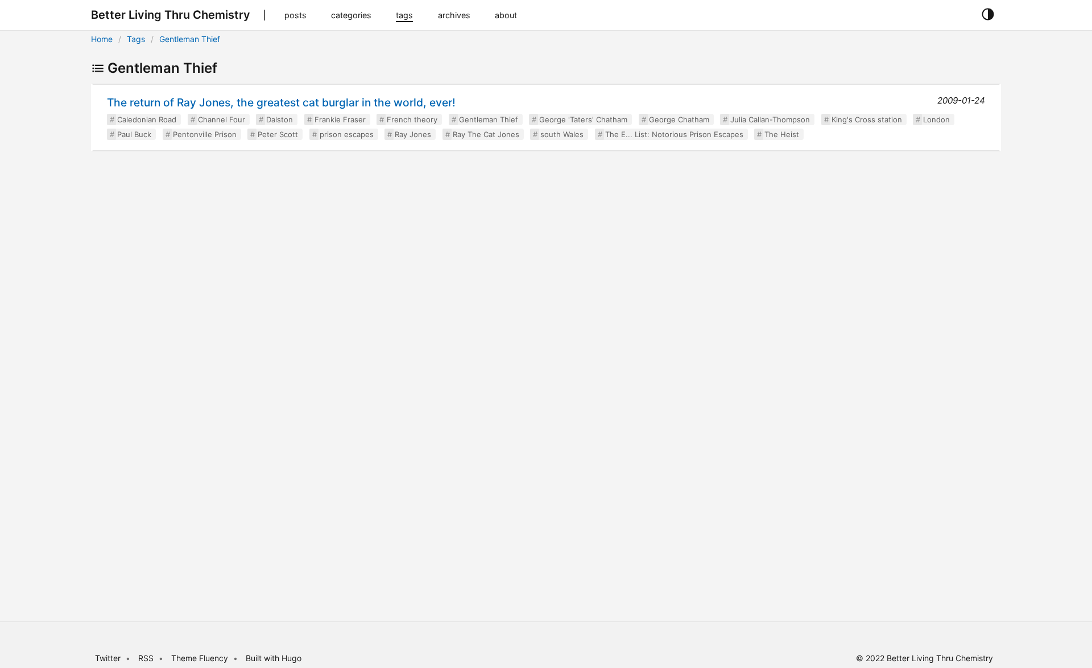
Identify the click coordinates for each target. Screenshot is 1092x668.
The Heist (781, 134)
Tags (136, 39)
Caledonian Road (146, 119)
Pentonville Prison (205, 134)
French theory (412, 119)
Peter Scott (278, 134)
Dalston (279, 119)
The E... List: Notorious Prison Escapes (674, 134)
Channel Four (221, 119)
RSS (146, 658)
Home (102, 39)
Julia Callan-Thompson (770, 119)
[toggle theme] (987, 15)
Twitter (108, 658)
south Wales (562, 134)
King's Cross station (867, 119)
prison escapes (347, 134)
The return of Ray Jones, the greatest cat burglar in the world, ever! (281, 102)
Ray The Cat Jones (486, 134)
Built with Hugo (273, 658)
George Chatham (679, 119)
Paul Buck (134, 134)
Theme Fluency (200, 658)
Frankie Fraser (340, 119)
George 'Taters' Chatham (583, 119)
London (936, 119)
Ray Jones (413, 134)
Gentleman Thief (189, 39)
